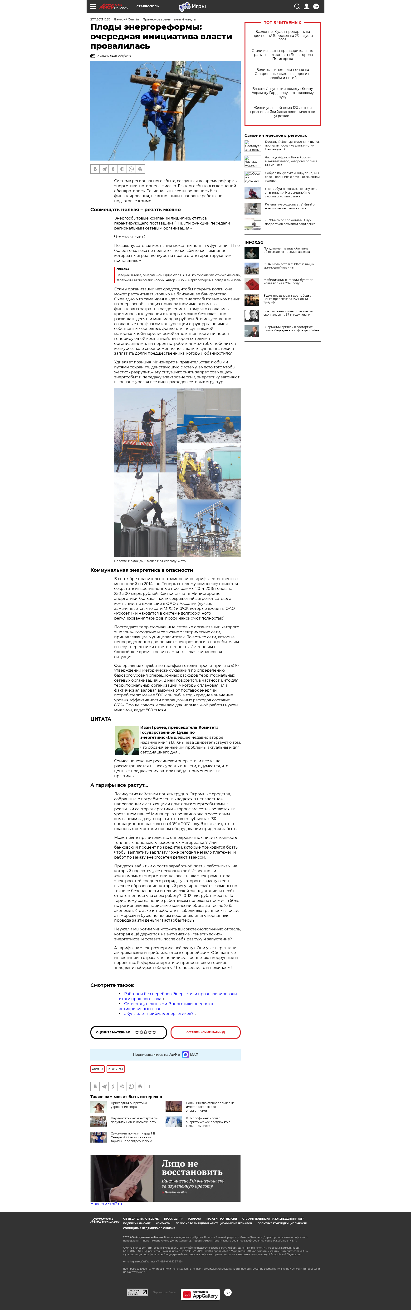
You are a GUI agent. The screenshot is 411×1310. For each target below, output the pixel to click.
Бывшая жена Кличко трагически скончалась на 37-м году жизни (288, 313)
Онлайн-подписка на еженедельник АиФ (273, 1218)
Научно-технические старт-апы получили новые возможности (134, 1120)
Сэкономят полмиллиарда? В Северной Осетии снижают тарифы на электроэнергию (133, 1137)
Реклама (194, 1218)
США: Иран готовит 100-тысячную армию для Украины (289, 266)
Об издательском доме (141, 1218)
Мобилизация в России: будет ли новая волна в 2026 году (288, 281)
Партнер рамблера (164, 1292)
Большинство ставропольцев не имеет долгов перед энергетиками (210, 1106)
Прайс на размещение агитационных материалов (214, 1223)
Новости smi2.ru (106, 1204)
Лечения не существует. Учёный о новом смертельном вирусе (290, 206)
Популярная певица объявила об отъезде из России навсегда (287, 250)
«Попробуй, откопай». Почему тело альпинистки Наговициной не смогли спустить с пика (291, 192)
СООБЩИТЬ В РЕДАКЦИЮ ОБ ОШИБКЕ (149, 1228)
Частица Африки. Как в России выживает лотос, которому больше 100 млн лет (291, 161)
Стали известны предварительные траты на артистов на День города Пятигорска (282, 55)
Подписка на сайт (136, 1223)
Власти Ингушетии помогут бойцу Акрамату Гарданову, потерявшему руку (283, 93)
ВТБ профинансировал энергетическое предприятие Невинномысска (208, 1122)
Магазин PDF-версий (221, 1218)
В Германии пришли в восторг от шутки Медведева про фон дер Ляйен (291, 328)
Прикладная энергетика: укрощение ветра (129, 1105)
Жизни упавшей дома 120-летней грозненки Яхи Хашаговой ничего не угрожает (282, 112)
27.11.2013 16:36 (100, 19)
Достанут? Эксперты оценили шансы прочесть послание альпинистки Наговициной (292, 145)
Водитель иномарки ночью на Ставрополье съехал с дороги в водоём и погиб (282, 74)
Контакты (163, 1223)
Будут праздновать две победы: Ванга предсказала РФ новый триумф (287, 299)
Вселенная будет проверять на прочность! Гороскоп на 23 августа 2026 (283, 36)
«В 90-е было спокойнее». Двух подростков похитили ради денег (290, 222)
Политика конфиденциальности (282, 1223)
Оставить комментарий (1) (205, 1032)
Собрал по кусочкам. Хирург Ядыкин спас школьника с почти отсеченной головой (292, 176)
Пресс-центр (173, 1218)
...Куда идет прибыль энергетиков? (158, 1013)
